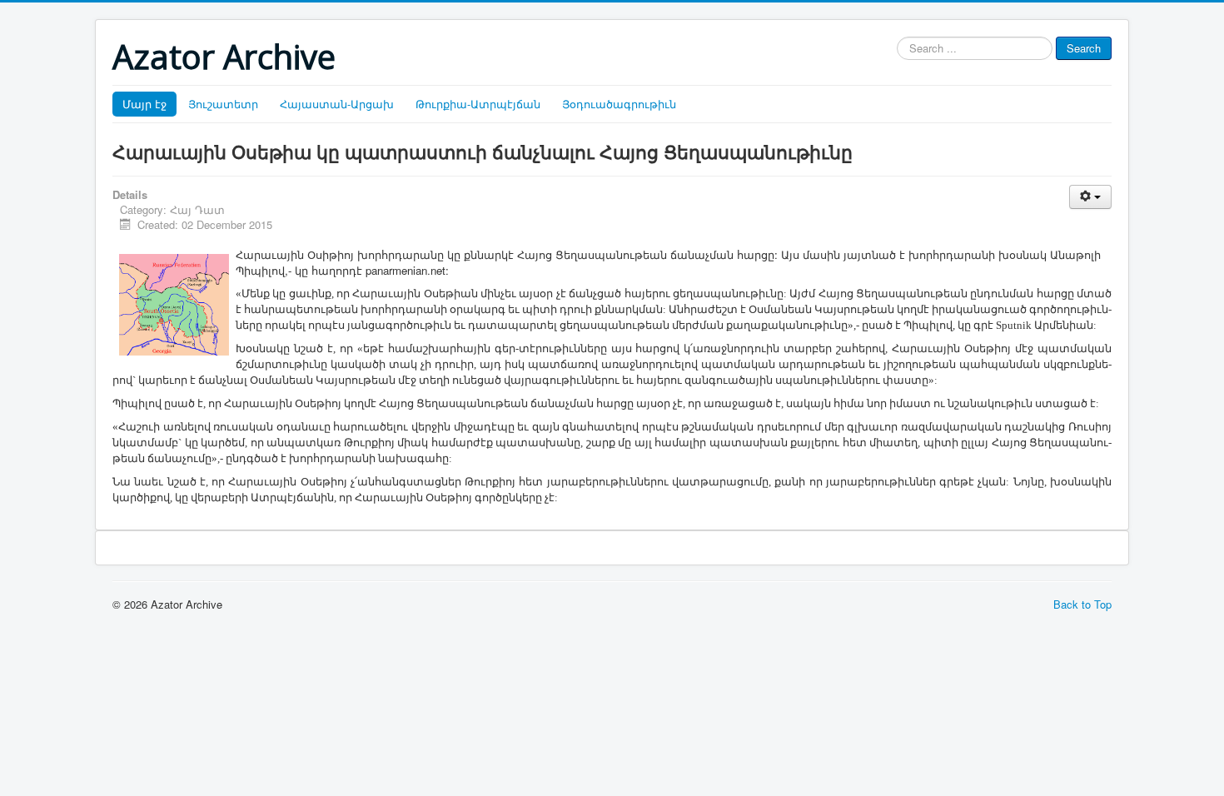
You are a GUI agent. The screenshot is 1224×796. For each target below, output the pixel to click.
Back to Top (1082, 604)
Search (1084, 48)
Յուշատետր (223, 104)
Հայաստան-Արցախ (337, 104)
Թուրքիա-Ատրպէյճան (477, 104)
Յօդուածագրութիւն (619, 104)
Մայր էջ (144, 104)
